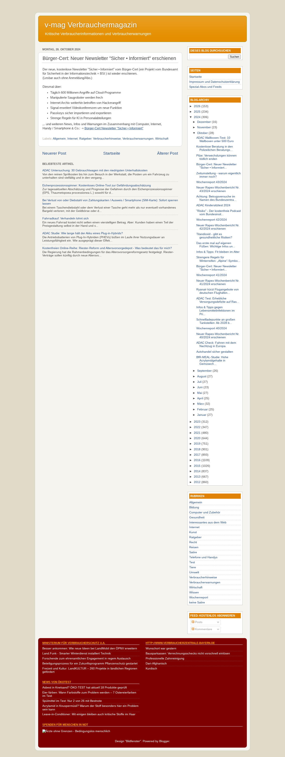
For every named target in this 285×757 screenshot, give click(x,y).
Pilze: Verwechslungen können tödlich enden (216, 157)
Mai (200, 392)
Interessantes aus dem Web (207, 522)
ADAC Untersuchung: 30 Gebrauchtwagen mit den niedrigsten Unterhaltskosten (95, 170)
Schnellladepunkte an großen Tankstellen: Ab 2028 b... (215, 321)
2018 (197, 449)
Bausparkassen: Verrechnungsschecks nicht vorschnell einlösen (188, 653)
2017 (197, 454)
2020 (197, 438)
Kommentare (203, 629)
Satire (193, 552)
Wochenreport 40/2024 (211, 328)
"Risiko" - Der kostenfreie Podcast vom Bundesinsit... (218, 212)
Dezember (204, 121)
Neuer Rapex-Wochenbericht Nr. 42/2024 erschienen (217, 227)
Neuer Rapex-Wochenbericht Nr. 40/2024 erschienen (217, 335)
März (201, 403)
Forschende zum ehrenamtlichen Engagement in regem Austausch (86, 658)
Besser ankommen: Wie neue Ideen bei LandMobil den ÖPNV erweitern (89, 648)
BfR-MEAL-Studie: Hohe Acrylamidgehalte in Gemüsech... (212, 360)
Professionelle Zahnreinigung (165, 658)
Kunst (193, 532)
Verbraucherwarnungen (138, 138)
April (200, 398)
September (205, 370)
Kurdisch (151, 668)
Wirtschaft (161, 138)
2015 (197, 465)
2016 (197, 460)
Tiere (192, 567)
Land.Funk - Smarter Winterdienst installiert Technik (76, 653)
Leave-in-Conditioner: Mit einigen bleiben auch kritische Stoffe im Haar (88, 714)
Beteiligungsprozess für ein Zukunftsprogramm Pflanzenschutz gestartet (89, 663)
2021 (197, 432)
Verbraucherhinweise (107, 138)
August (202, 376)
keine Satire (197, 602)
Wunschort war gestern (161, 648)
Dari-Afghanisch (156, 663)
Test (192, 562)
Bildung (194, 507)
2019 (197, 443)
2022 (197, 427)
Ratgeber (85, 138)
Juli (199, 381)
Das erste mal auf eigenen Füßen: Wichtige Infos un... (215, 245)
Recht (193, 542)
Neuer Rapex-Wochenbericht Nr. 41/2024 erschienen (217, 282)
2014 (197, 471)
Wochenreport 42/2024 (211, 219)
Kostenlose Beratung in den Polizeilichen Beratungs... (214, 148)
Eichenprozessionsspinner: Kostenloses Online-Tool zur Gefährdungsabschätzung (96, 185)
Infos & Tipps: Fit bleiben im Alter (218, 251)
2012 (197, 482)
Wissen (194, 592)
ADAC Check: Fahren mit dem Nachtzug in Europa (216, 344)
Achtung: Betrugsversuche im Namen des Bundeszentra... (216, 198)
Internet (72, 138)
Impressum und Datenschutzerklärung (214, 81)
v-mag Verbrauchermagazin (91, 24)
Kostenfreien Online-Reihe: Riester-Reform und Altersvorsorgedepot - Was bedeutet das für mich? (107, 248)
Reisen (193, 547)
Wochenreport (198, 597)
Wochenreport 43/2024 (211, 182)
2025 (197, 111)
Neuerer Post (54, 153)
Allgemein (59, 138)
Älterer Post (167, 153)
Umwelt (194, 572)
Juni (200, 387)
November (204, 127)
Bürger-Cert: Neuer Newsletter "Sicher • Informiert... (216, 166)
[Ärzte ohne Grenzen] (76, 731)
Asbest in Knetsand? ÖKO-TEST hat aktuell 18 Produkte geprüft (84, 687)
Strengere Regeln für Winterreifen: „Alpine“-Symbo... (218, 259)
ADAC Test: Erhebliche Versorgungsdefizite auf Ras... (217, 300)
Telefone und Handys (203, 557)
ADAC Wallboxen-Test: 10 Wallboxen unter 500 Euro (215, 139)
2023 (197, 421)
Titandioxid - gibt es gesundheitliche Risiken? (214, 236)
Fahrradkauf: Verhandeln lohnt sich (65, 218)
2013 (197, 476)
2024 (197, 117)
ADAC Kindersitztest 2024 (213, 205)
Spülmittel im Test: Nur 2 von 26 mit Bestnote (72, 700)
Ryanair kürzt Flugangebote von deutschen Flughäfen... (217, 291)
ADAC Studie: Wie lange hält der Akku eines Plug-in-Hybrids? (82, 233)
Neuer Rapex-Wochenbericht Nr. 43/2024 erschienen (217, 189)
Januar (202, 414)
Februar (203, 409)
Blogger (164, 741)
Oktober (203, 133)
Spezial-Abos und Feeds (205, 86)
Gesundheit (196, 517)
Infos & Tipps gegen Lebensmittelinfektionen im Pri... (215, 311)
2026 (197, 106)
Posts (198, 622)
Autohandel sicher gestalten (214, 351)
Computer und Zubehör (204, 512)
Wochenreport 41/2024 (211, 275)
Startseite (111, 153)
